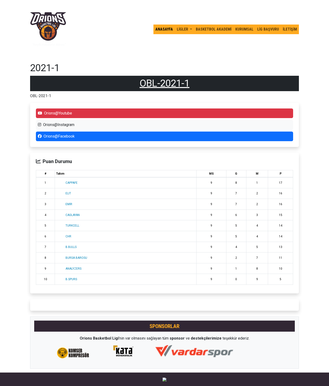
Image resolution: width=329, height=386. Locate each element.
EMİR (69, 204)
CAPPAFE (72, 182)
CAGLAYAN (73, 215)
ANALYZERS (73, 268)
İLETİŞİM (290, 29)
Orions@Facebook (59, 136)
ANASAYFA (164, 29)
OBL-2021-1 (165, 83)
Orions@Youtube (58, 113)
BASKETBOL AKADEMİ (213, 29)
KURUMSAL (244, 29)
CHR (68, 236)
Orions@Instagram (58, 124)
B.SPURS (71, 279)
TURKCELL (72, 225)
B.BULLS (71, 247)
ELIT (68, 193)
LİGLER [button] (183, 29)
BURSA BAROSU (76, 257)
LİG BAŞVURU (268, 29)
